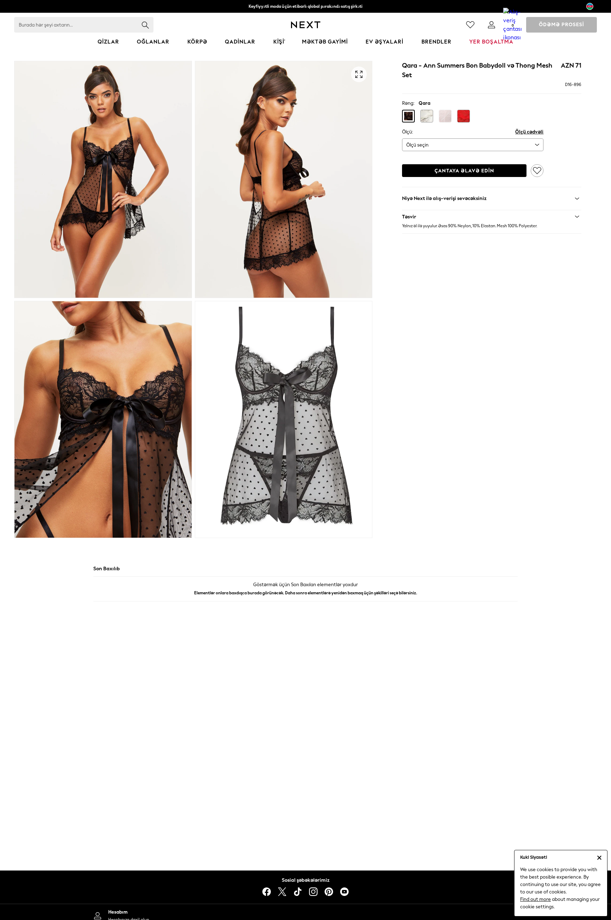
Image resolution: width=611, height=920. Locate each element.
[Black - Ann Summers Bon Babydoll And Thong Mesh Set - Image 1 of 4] (103, 179)
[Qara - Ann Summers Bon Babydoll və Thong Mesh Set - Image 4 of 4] (283, 419)
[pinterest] (329, 891)
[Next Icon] (305, 24)
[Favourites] (470, 25)
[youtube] (344, 891)
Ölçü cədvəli (529, 132)
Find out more (535, 899)
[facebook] (266, 891)
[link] (491, 25)
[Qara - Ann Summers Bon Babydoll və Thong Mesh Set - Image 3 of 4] (103, 419)
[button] (408, 116)
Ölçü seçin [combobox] (417, 145)
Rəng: (408, 103)
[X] (282, 891)
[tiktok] (298, 891)
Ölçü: (407, 132)
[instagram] (313, 891)
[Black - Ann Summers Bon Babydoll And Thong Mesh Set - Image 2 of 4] (283, 179)
